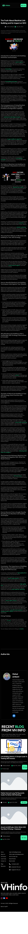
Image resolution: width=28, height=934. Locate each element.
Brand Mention (12, 858)
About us (3, 854)
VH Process (3, 856)
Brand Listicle (12, 861)
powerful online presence (16, 610)
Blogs (2, 864)
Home (2, 852)
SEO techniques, (18, 476)
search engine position (13, 578)
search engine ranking (11, 600)
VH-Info (9, 620)
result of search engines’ (14, 265)
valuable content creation (7, 611)
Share (26, 767)
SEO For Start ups (13, 856)
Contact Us (3, 861)
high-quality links (22, 573)
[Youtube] (7, 898)
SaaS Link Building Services (15, 852)
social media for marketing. (18, 589)
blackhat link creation (18, 187)
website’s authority (21, 227)
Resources (3, 866)
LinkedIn (21, 629)
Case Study (3, 858)
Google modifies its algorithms (14, 139)
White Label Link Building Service (16, 854)
